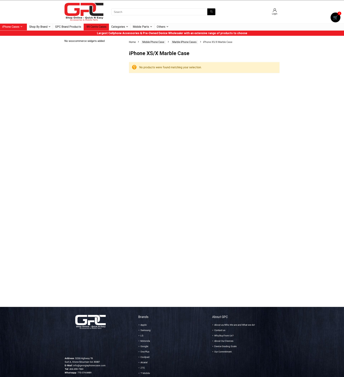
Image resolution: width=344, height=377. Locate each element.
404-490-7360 (76, 369)
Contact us (219, 330)
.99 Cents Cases (96, 26)
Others (161, 26)
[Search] (211, 11)
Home (132, 42)
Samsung (145, 330)
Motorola (145, 341)
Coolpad (144, 357)
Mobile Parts (141, 26)
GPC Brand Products (68, 26)
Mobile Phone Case (153, 42)
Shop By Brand (38, 26)
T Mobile (145, 373)
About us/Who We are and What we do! (234, 325)
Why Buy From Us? (224, 335)
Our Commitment (223, 351)
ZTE (142, 367)
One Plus (144, 351)
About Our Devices (223, 341)
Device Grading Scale (225, 346)
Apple (143, 325)
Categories (118, 26)
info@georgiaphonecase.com (89, 365)
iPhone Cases (10, 26)
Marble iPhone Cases (184, 42)
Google (144, 346)
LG (141, 335)
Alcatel (143, 362)
